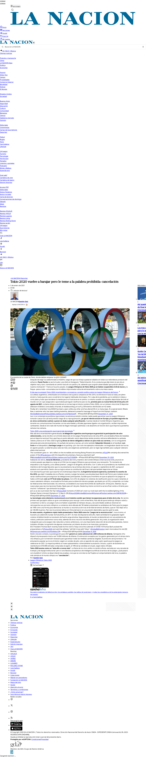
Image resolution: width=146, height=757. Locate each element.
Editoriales (4, 125)
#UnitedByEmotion (37, 414)
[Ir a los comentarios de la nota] (14, 379)
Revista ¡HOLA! (5, 213)
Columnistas (4, 127)
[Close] (11, 603)
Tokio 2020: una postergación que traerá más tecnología (51, 431)
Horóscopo (4, 158)
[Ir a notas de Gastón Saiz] (70, 296)
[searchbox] (72, 47)
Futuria (2, 72)
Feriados (3, 161)
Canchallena (4, 144)
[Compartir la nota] (11, 382)
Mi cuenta (6, 39)
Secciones (6, 30)
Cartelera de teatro (7, 180)
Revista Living (5, 218)
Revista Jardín (5, 223)
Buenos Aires (5, 101)
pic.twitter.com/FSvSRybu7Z (49, 531)
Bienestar (3, 113)
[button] (73, 155)
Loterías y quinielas (7, 163)
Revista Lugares (6, 216)
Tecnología (4, 156)
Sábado (3, 202)
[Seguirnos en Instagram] (11, 712)
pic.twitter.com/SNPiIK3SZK (115, 493)
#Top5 (105, 453)
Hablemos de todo (7, 118)
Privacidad (44, 739)
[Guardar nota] (11, 379)
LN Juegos (3, 151)
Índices (2, 87)
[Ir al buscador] (12, 10)
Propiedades (5, 80)
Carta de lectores (6, 197)
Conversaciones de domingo (10, 199)
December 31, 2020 (105, 414)
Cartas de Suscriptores (8, 130)
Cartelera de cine (6, 178)
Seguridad (4, 103)
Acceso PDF (4, 187)
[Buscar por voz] (143, 47)
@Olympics (96, 493)
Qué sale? (3, 175)
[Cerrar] (34, 42)
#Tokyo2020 (49, 414)
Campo (2, 77)
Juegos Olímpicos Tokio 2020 (41, 560)
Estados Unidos (6, 94)
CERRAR (2, 1)
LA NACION (15, 278)
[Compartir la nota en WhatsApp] (14, 382)
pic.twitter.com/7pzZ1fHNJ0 (66, 457)
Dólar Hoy (4, 75)
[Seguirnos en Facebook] (11, 700)
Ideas (2, 204)
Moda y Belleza (5, 168)
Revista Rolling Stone (8, 221)
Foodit (4, 33)
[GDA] (16, 746)
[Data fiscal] (11, 753)
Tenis (2, 142)
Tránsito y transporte (8, 58)
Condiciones (36, 739)
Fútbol (2, 137)
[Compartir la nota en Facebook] (11, 388)
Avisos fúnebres (6, 192)
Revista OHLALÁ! (6, 211)
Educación (4, 106)
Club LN (5, 36)
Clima (2, 60)
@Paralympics (45, 455)
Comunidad (4, 111)
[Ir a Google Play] (16, 725)
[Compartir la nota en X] (14, 388)
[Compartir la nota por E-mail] (16, 388)
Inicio (4, 27)
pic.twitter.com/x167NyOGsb (64, 414)
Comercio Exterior (7, 82)
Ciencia (2, 115)
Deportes (24, 278)
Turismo (3, 154)
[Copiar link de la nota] (11, 385)
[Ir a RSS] (11, 718)
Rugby (2, 139)
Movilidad (3, 84)
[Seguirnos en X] (11, 706)
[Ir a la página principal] (73, 24)
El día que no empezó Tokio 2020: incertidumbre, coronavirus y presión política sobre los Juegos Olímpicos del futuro (74, 392)
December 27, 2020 (58, 496)
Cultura (3, 108)
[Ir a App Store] (16, 730)
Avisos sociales (5, 194)
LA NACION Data (6, 63)
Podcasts (3, 166)
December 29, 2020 (106, 457)
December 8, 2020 (89, 531)
